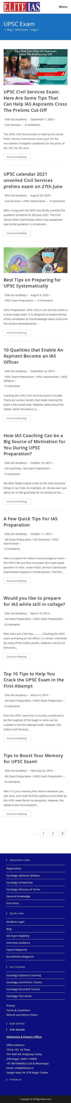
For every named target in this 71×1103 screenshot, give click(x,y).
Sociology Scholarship (19, 882)
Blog (9, 929)
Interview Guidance (18, 942)
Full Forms (12, 903)
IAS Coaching (13, 468)
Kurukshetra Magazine (20, 956)
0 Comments (32, 125)
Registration (13, 868)
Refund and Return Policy (22, 1015)
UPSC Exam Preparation (19, 300)
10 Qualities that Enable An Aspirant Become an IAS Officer (33, 356)
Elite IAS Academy (15, 119)
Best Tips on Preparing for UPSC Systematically (32, 283)
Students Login (15, 922)
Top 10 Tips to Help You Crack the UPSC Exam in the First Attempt (34, 680)
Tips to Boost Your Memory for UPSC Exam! (33, 758)
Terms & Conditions (18, 1010)
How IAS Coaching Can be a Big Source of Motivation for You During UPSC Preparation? (35, 444)
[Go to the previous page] (34, 834)
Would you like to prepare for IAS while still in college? (34, 601)
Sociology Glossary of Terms (23, 889)
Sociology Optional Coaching (23, 975)
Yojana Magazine (16, 949)
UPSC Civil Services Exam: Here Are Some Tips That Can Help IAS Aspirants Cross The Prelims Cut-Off (35, 101)
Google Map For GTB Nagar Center (27, 1072)
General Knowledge (18, 896)
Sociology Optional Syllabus (23, 875)
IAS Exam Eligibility (17, 936)
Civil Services (13, 125)
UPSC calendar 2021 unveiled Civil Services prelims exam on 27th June (33, 180)
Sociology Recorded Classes (23, 989)
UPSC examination (34, 201)
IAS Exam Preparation (36, 468)
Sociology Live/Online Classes (24, 982)
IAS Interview (42, 539)
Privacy (10, 1005)
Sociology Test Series (19, 996)
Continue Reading (19, 156)
